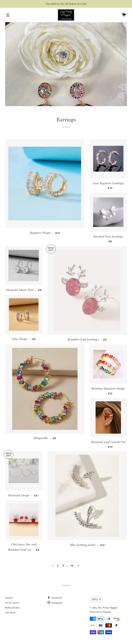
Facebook (56, 597)
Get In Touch (12, 602)
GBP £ (95, 599)
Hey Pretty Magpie (107, 607)
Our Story (10, 612)
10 (71, 565)
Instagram (56, 602)
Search (9, 597)
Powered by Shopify (100, 611)
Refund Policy (12, 607)
